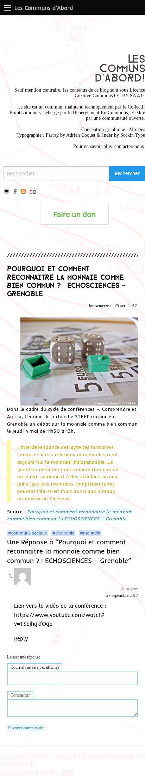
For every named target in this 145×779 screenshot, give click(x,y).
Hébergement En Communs (100, 112)
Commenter (20, 695)
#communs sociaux (27, 533)
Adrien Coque (80, 135)
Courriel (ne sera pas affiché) (35, 667)
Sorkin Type (132, 135)
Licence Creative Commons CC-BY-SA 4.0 (110, 92)
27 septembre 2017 (122, 595)
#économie (63, 533)
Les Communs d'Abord (43, 7)
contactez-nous (129, 146)
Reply (21, 638)
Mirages (137, 129)
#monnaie (90, 533)
